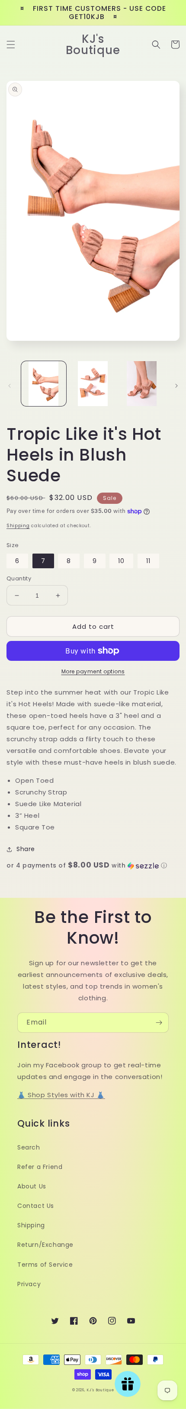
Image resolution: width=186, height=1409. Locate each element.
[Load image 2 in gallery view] (93, 383)
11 (148, 561)
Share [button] (25, 849)
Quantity (18, 578)
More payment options (93, 671)
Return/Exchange (45, 1244)
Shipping (18, 525)
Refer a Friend (39, 1166)
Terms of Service (45, 1264)
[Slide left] (9, 385)
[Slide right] (176, 385)
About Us (31, 1186)
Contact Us (35, 1205)
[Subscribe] (158, 1022)
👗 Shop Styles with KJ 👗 (61, 1094)
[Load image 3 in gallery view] (141, 383)
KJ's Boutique (100, 1390)
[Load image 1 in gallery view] (43, 383)
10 (121, 561)
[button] (10, 44)
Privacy (29, 1284)
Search (28, 1147)
